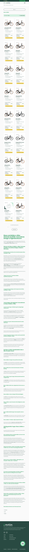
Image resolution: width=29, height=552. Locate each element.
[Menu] (5, 3)
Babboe (5, 513)
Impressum (5, 549)
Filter (14, 9)
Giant (5, 511)
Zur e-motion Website (22, 549)
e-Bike (4, 536)
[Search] (4, 5)
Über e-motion (11, 536)
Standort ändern (22, 15)
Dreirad (5, 537)
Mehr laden (14, 229)
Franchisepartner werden (12, 537)
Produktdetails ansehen (9, 37)
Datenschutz (9, 549)
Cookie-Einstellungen (14, 549)
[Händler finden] (24, 3)
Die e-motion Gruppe (12, 539)
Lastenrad (5, 539)
